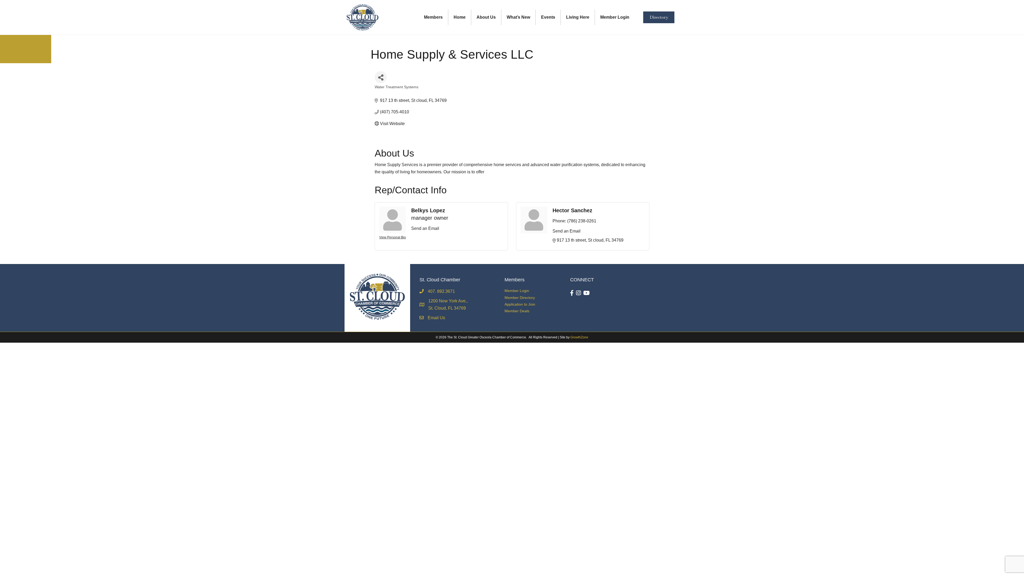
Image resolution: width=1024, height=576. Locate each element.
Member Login (614, 17)
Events (548, 17)
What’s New (518, 17)
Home (460, 17)
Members (433, 17)
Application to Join (520, 304)
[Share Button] (381, 77)
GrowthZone (579, 337)
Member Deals (517, 311)
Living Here (577, 17)
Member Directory (520, 297)
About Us (486, 17)
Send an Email (425, 228)
